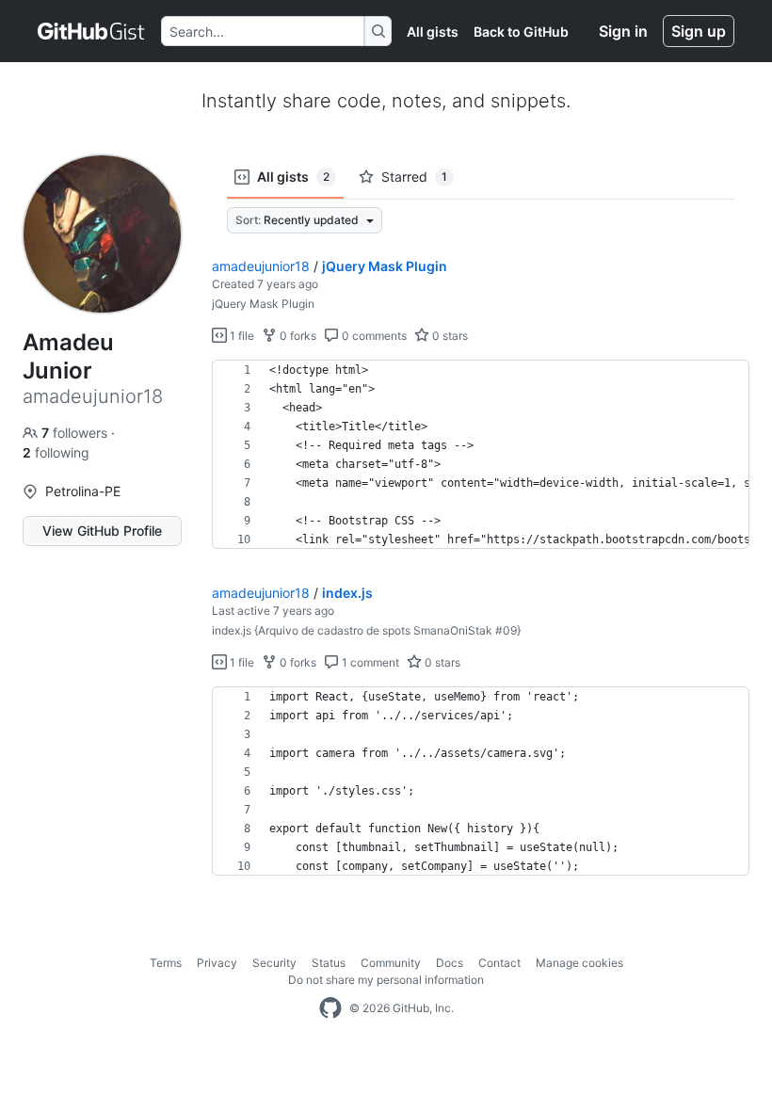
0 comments (373, 336)
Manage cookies (579, 963)
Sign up (698, 31)
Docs (449, 963)
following (56, 452)
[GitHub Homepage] (330, 1008)
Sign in (623, 31)
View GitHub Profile (102, 531)
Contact (499, 963)
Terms (166, 963)
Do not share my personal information (386, 980)
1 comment (369, 662)
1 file (240, 336)
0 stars (448, 336)
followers (76, 433)
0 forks (296, 336)
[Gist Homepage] (92, 31)
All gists (432, 32)
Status (329, 963)
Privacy (217, 963)
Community (391, 963)
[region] (480, 455)
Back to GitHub (521, 32)
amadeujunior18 (261, 266)
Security (274, 963)
